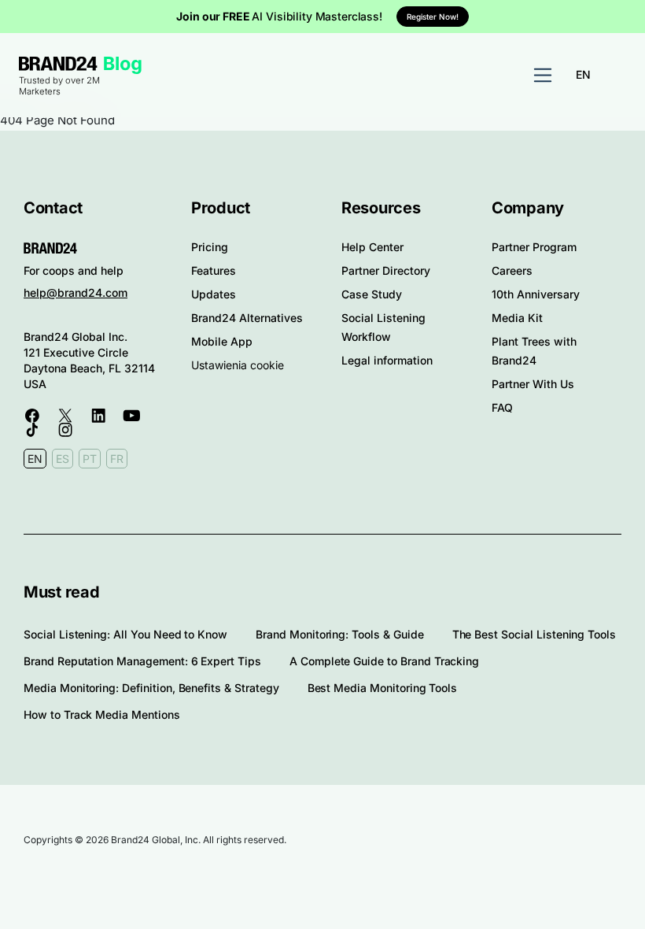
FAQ (502, 407)
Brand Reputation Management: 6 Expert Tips (142, 661)
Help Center (372, 247)
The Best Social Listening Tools (534, 634)
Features (213, 270)
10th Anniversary (536, 294)
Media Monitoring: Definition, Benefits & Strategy (151, 687)
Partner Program (534, 247)
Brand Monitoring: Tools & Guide (339, 634)
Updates (213, 294)
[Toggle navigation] (542, 75)
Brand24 (58, 63)
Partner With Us (533, 383)
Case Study (371, 294)
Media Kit (517, 317)
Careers (512, 270)
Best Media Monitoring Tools (383, 687)
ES (62, 458)
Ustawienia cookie (237, 365)
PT (90, 458)
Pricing (209, 247)
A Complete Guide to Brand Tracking (384, 661)
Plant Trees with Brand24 (534, 351)
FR (116, 458)
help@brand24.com (75, 292)
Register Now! (433, 16)
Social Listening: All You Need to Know (125, 634)
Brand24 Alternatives (247, 317)
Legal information (387, 360)
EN (583, 74)
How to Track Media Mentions (102, 714)
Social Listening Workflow (383, 327)
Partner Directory (385, 270)
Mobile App (221, 341)
